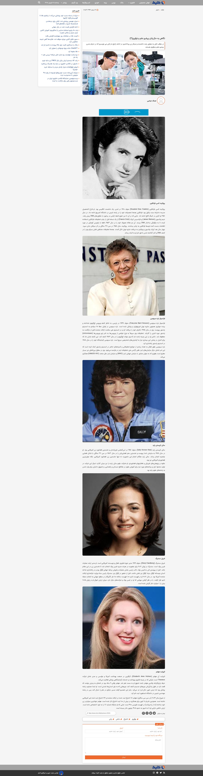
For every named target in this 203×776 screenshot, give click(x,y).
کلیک (97, 773)
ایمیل (121, 728)
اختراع (126, 719)
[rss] (164, 773)
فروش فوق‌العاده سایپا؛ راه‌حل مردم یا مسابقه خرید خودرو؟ (61, 68)
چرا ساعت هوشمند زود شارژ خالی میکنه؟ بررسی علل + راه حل (59, 56)
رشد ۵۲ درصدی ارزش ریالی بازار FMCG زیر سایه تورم (60, 60)
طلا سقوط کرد (73, 51)
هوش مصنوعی (144, 2)
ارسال (123, 757)
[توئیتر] (150, 714)
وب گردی (75, 2)
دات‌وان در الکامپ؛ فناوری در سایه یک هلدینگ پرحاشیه (59, 64)
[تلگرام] (154, 714)
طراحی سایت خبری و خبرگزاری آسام (48, 773)
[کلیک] (158, 3)
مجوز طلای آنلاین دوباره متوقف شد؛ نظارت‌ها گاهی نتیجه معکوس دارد (59, 40)
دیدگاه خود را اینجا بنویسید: (153, 735)
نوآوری (134, 719)
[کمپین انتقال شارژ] (123, 112)
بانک (121, 2)
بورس (113, 2)
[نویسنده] (161, 101)
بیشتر (64, 2)
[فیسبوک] (147, 714)
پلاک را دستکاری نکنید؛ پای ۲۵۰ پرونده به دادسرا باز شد (59, 45)
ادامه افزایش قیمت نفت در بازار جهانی (65, 27)
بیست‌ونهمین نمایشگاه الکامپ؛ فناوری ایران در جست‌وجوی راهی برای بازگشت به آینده (62, 79)
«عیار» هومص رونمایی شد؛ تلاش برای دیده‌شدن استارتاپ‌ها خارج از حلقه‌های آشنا (62, 22)
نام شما (160, 728)
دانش (118, 719)
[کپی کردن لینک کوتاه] (100, 713)
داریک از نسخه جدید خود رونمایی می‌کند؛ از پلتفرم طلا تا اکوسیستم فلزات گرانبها (59, 16)
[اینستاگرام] (154, 773)
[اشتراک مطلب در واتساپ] (143, 713)
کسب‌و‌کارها (86, 2)
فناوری (132, 2)
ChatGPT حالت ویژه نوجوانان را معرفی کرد (63, 48)
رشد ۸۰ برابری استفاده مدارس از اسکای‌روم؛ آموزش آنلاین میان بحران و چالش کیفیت (59, 31)
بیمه (105, 2)
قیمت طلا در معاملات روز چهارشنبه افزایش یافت (61, 36)
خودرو (97, 2)
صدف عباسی (151, 101)
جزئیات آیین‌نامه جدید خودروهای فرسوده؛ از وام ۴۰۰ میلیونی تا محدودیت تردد (60, 74)
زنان (110, 719)
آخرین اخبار (75, 11)
